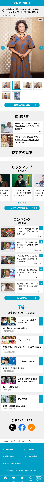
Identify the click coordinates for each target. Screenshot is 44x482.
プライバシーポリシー (12, 463)
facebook (22, 427)
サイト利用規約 (31, 456)
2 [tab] (20, 203)
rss (31, 427)
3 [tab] (23, 203)
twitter (12, 427)
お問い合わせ (9, 456)
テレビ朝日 (8, 449)
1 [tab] (18, 203)
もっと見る (22, 298)
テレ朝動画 (29, 449)
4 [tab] (25, 203)
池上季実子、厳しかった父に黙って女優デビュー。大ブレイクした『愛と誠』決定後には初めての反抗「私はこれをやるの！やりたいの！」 (22, 441)
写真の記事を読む (22, 105)
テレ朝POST (22, 3)
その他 (13, 441)
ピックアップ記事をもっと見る (21, 208)
